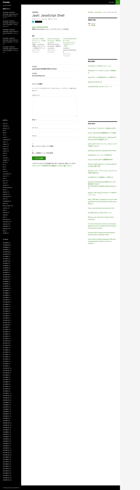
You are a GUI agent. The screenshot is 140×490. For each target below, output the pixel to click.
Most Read (111, 2)
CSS (4, 142)
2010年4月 (6, 386)
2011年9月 (5, 347)
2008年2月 (6, 445)
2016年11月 (6, 261)
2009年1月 (6, 420)
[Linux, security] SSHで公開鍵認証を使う (100, 159)
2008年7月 (6, 434)
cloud (4, 137)
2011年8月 (5, 350)
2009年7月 (6, 407)
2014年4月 (6, 300)
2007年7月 (6, 461)
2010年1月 (5, 393)
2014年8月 (6, 293)
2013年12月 (6, 302)
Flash (4, 153)
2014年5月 (6, 297)
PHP (4, 199)
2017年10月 (6, 254)
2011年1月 (5, 366)
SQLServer (6, 219)
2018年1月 (5, 249)
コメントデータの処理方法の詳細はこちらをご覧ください (52, 166)
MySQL (5, 192)
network (5, 194)
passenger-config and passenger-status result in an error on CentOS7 (10, 14)
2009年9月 (6, 402)
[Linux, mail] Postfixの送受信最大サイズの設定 (102, 133)
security (5, 208)
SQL (4, 217)
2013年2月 (6, 315)
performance (6, 196)
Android (5, 126)
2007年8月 (6, 459)
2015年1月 (5, 286)
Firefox (4, 151)
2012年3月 (6, 334)
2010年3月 (6, 388)
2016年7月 (5, 263)
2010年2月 (6, 391)
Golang (5, 158)
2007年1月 (6, 475)
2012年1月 (5, 338)
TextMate (5, 226)
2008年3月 (6, 443)
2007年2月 (6, 473)
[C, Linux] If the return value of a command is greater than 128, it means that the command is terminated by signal (102, 226)
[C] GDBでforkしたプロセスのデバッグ (100, 212)
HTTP (4, 162)
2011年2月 (5, 363)
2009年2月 (6, 418)
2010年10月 (6, 372)
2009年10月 (6, 400)
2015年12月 (6, 274)
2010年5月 (6, 384)
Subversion (6, 221)
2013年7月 (6, 306)
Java (4, 171)
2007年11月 (6, 452)
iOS (4, 169)
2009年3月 (6, 416)
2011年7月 (5, 352)
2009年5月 (6, 411)
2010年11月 (6, 370)
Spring (4, 215)
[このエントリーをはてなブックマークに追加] (33, 22)
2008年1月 (6, 448)
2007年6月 (6, 464)
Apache (5, 128)
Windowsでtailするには (95, 82)
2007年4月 (6, 468)
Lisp (4, 178)
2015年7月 (5, 279)
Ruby (4, 203)
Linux (4, 176)
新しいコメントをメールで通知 (42, 146)
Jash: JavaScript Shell (40, 27)
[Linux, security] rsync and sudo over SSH (101, 208)
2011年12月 (6, 341)
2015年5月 (5, 281)
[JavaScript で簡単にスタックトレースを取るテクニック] (40, 45)
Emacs (4, 146)
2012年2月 (5, 336)
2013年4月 (6, 311)
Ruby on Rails (6, 205)
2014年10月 (6, 288)
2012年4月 (6, 331)
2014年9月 (6, 290)
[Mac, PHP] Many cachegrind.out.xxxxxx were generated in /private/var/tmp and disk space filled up (102, 201)
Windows (5, 228)
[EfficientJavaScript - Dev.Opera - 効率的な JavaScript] (55, 45)
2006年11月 (6, 480)
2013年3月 (6, 313)
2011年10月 (6, 345)
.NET (4, 123)
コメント (36, 95)
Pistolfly (6, 2)
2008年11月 (6, 425)
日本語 (93, 25)
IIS (3, 167)
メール (35, 128)
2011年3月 (5, 361)
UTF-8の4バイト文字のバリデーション (100, 66)
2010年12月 (6, 368)
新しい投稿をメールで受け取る (42, 153)
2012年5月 (5, 329)
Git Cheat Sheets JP (38, 75)
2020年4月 (6, 242)
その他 (4, 233)
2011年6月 (5, 354)
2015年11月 (6, 277)
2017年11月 (6, 252)
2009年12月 (6, 395)
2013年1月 (5, 318)
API (4, 130)
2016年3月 (6, 270)
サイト (34, 136)
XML (4, 231)
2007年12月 (6, 450)
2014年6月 (6, 295)
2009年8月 (6, 404)
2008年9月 (6, 430)
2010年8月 (6, 377)
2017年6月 (5, 256)
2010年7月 (6, 379)
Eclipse (5, 144)
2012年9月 (5, 327)
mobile (4, 185)
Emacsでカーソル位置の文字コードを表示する (102, 77)
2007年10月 (6, 455)
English (5, 148)
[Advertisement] (102, 43)
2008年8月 (6, 432)
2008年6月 (6, 436)
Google (5, 160)
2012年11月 (6, 322)
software (5, 212)
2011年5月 (5, 357)
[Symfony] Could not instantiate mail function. (102, 150)
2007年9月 (6, 457)
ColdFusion (6, 139)
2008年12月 (6, 423)
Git (3, 155)
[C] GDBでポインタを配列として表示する (100, 177)
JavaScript (35, 12)
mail (4, 183)
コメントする (53, 19)
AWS (4, 132)
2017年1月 (5, 258)
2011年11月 (6, 343)
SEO (4, 210)
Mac (4, 180)
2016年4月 (6, 268)
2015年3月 (6, 284)
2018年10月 (6, 245)
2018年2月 (5, 247)
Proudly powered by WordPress (11, 487)
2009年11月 (6, 398)
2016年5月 (5, 265)
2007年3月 (6, 471)
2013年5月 (6, 309)
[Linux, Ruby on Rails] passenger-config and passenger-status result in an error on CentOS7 (102, 241)
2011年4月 (5, 359)
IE (3, 164)
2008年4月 (6, 441)
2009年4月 (6, 414)
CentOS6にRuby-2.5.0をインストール (99, 86)
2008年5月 (6, 439)
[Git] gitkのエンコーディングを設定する (100, 155)
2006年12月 (6, 477)
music (4, 189)
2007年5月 (6, 466)
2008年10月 (6, 427)
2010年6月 (6, 382)
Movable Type (6, 187)
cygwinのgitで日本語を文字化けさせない (44, 68)
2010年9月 (6, 375)
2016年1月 (5, 272)
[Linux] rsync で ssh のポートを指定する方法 (101, 128)
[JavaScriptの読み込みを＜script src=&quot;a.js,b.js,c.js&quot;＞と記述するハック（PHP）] (71, 47)
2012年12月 (6, 320)
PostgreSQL (6, 201)
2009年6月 (6, 409)
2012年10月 (6, 325)
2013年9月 (6, 304)
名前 (34, 120)
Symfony (5, 224)
